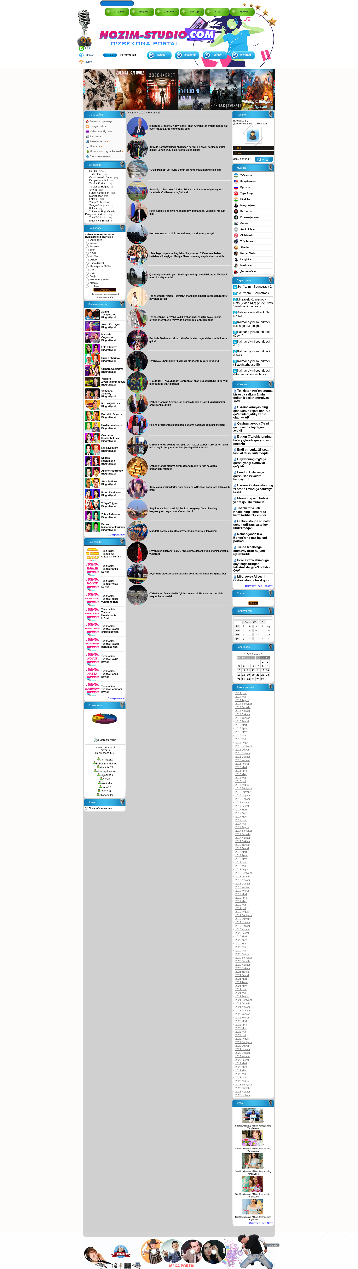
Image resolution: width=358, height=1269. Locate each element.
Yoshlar (93, 243)
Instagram (190, 54)
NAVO (93, 253)
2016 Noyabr (242, 795)
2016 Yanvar (242, 760)
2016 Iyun (241, 777)
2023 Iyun (241, 1074)
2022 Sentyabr (243, 1042)
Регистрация (128, 55)
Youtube (217, 54)
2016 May (241, 774)
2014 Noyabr (242, 710)
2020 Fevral (242, 933)
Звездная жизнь (99, 156)
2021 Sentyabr (243, 1000)
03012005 (106, 791)
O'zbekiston (96, 239)
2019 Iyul (240, 908)
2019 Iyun (241, 904)
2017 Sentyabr (243, 830)
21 (257, 674)
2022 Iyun (241, 1031)
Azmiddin (106, 783)
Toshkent (94, 246)
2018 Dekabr (242, 883)
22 (262, 674)
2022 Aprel (241, 1024)
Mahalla (94, 283)
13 (253, 670)
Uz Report (95, 286)
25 (243, 679)
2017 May (241, 816)
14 (257, 670)
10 (238, 670)
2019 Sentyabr (243, 915)
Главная (119, 11)
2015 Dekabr (242, 756)
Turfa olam (95, 174)
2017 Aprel (241, 813)
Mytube (161, 54)
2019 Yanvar (242, 887)
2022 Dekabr (242, 1052)
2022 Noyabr (242, 1049)
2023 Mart (241, 1063)
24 (238, 679)
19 (248, 674)
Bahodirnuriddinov (106, 763)
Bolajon (93, 276)
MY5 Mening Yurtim (99, 279)
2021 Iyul (240, 993)
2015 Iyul (240, 739)
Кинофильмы (98, 141)
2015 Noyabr (242, 753)
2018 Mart (241, 851)
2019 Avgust (242, 911)
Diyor (92, 273)
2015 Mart (241, 725)
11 (243, 670)
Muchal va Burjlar (99, 220)
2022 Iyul (240, 1035)
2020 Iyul (240, 950)
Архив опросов (110, 294)
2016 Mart (241, 767)
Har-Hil (93, 171)
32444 (106, 779)
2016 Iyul (240, 781)
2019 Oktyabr (242, 918)
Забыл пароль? (242, 159)
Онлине (169, 11)
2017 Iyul (240, 823)
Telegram (245, 54)
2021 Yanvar (242, 971)
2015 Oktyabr (242, 749)
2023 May (241, 1070)
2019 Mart (241, 894)
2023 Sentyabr (243, 1084)
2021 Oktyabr (242, 1003)
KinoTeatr (94, 256)
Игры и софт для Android (105, 151)
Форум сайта (97, 126)
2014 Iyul (240, 696)
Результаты (97, 294)
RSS (87, 48)
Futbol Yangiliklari (99, 192)
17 (238, 674)
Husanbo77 (106, 767)
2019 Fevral (242, 890)
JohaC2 (106, 787)
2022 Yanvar (242, 1014)
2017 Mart (241, 809)
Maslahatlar (96, 196)
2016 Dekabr (242, 799)
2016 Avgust (242, 785)
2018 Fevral (242, 848)
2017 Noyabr (242, 837)
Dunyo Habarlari (98, 180)
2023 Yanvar (242, 1056)
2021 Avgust (242, 996)
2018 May (241, 859)
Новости (95, 146)
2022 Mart (241, 1021)
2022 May (241, 1028)
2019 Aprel (241, 897)
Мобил (244, 11)
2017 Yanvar (242, 802)
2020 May (241, 943)
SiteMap (89, 55)
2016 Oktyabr (242, 792)
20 (253, 674)
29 (262, 679)
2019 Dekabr (242, 926)
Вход (110, 55)
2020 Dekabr (242, 968)
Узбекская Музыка (100, 131)
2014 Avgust (242, 700)
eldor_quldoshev (106, 771)
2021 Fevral (242, 975)
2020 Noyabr (242, 964)
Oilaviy (93, 259)
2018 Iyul (240, 866)
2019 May (241, 901)
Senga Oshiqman (99, 205)
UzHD (93, 269)
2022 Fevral (242, 1017)
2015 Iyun (241, 735)
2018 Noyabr (242, 880)
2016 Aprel (241, 770)
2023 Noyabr (242, 1091)
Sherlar (93, 189)
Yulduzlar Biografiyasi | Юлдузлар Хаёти (100, 213)
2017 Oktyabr (242, 834)
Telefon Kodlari (97, 183)
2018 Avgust (242, 869)
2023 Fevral (242, 1060)
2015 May (241, 732)
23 (267, 674)
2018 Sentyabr (243, 873)
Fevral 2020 (253, 653)
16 (267, 670)
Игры (218, 11)
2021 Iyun (241, 989)
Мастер (194, 11)
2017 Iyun (241, 820)
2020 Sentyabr (243, 957)
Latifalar (93, 199)
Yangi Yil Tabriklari (99, 202)
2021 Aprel (241, 982)
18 (243, 674)
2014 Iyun (241, 693)
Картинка (95, 136)
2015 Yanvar (242, 718)
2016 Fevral (242, 763)
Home (88, 61)
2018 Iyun (241, 862)
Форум (143, 11)
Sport (92, 249)
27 (253, 679)
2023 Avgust (242, 1081)
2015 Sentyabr (243, 746)
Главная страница (100, 121)
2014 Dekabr (242, 714)
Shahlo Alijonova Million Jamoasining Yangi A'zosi (253, 1126)
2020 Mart (241, 936)
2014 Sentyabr (243, 703)
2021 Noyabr (242, 1007)
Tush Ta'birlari (97, 217)
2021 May (241, 985)
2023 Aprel (241, 1067)
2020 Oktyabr (242, 961)
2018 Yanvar (242, 844)
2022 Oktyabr (242, 1045)
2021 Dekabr (242, 1010)
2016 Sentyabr (243, 788)
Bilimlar (93, 208)
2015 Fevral (242, 721)
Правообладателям (100, 808)
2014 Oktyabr (242, 707)
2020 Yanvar (242, 929)
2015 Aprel (241, 728)
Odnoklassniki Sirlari (100, 177)
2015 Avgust (242, 742)
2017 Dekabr (242, 841)
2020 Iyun (241, 947)
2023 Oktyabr (242, 1088)
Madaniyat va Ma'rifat (100, 266)
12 (248, 670)
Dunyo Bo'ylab (97, 263)
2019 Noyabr (242, 922)
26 (248, 679)
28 (257, 679)
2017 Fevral (242, 806)
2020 (142, 112)
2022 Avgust (242, 1038)
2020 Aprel (241, 940)
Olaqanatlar (106, 795)
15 (262, 670)
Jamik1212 (106, 759)
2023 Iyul (240, 1077)
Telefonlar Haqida (99, 186)
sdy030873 (106, 775)
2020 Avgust (242, 954)
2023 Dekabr (242, 1095)
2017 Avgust (242, 827)
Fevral (151, 112)
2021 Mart (241, 978)
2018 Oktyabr (242, 876)
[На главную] (118, 33)
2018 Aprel (241, 855)
